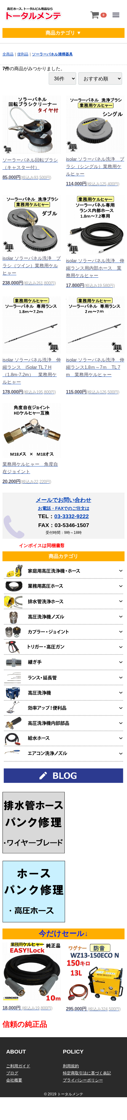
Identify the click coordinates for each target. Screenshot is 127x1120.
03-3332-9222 (71, 516)
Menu (117, 10)
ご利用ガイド (18, 1066)
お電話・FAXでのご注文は (63, 508)
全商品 (8, 54)
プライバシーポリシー (83, 1080)
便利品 (22, 54)
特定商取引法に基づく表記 (87, 1073)
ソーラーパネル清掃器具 (52, 54)
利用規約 (71, 1066)
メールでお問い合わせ (63, 500)
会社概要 (14, 1080)
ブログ (12, 1073)
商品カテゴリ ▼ (63, 32)
